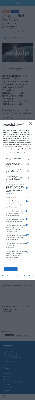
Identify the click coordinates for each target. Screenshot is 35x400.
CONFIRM (11, 268)
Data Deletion (6, 276)
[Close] (31, 124)
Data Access (17, 276)
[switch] (27, 164)
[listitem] (17, 159)
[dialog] (17, 200)
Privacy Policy (28, 276)
